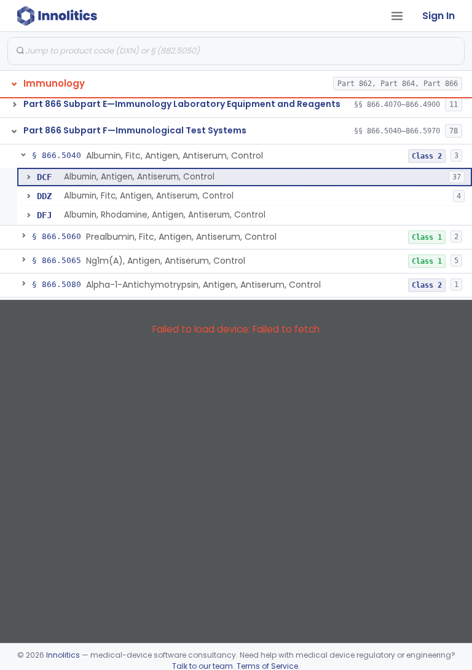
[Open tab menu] (397, 16)
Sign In (438, 16)
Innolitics (63, 655)
